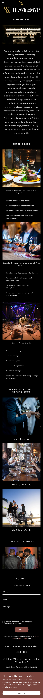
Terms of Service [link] (22, 638)
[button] (4, 3)
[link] (21, 3)
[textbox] (21, 592)
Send (21, 629)
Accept (21, 693)
